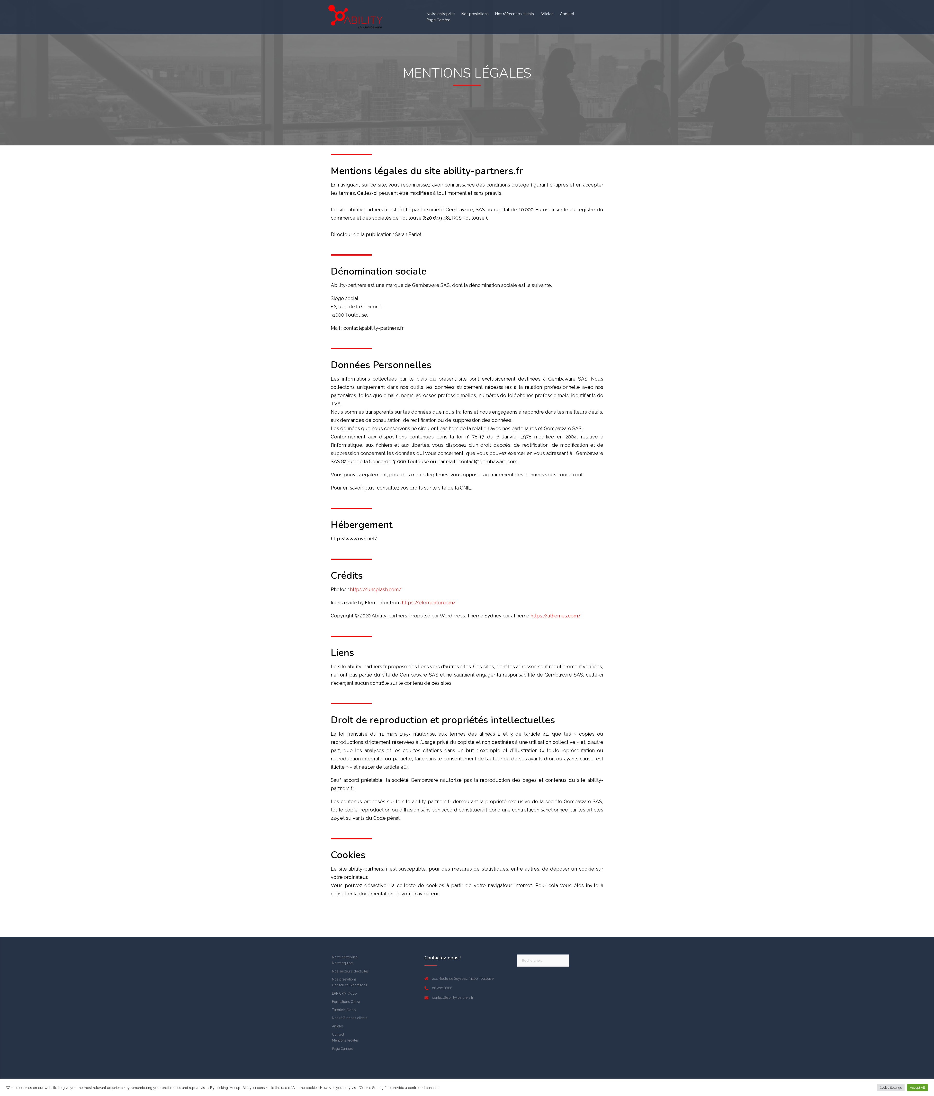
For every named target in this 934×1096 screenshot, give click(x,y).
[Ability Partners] (355, 17)
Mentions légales (345, 1040)
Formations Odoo (346, 1002)
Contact (567, 14)
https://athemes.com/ (555, 616)
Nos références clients (514, 14)
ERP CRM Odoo (344, 993)
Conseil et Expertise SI (349, 985)
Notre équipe (342, 963)
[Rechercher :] (543, 960)
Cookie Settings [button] (891, 1087)
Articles (546, 14)
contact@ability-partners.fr (452, 997)
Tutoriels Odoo (344, 1010)
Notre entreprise (441, 14)
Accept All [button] (917, 1087)
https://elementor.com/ (429, 603)
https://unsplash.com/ (376, 589)
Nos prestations (474, 14)
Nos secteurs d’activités (350, 971)
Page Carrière (438, 20)
